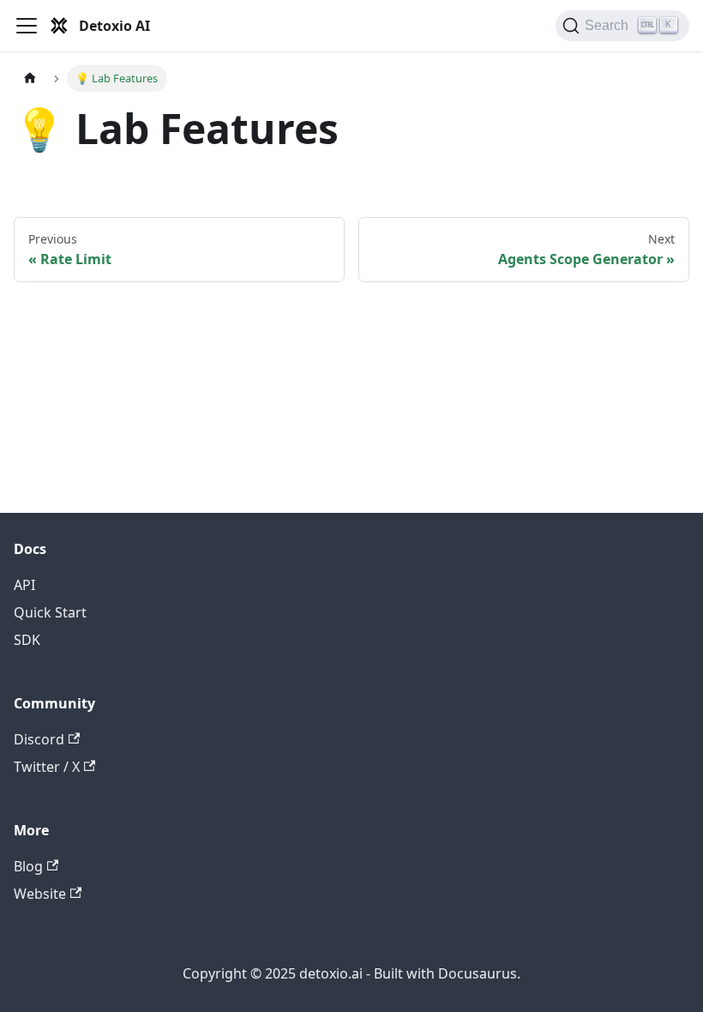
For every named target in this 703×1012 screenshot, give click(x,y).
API (24, 584)
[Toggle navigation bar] (26, 26)
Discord (39, 739)
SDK (27, 639)
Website (40, 893)
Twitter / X (47, 766)
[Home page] (30, 78)
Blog (28, 866)
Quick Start (50, 612)
